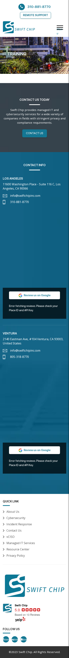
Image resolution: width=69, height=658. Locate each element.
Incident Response (19, 524)
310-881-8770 (39, 7)
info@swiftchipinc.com (25, 196)
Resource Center (17, 549)
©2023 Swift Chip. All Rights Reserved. (34, 652)
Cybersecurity (15, 518)
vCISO (10, 537)
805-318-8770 (19, 357)
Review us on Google (37, 295)
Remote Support (35, 15)
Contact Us (34, 133)
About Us (12, 512)
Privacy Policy (15, 556)
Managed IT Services (20, 543)
